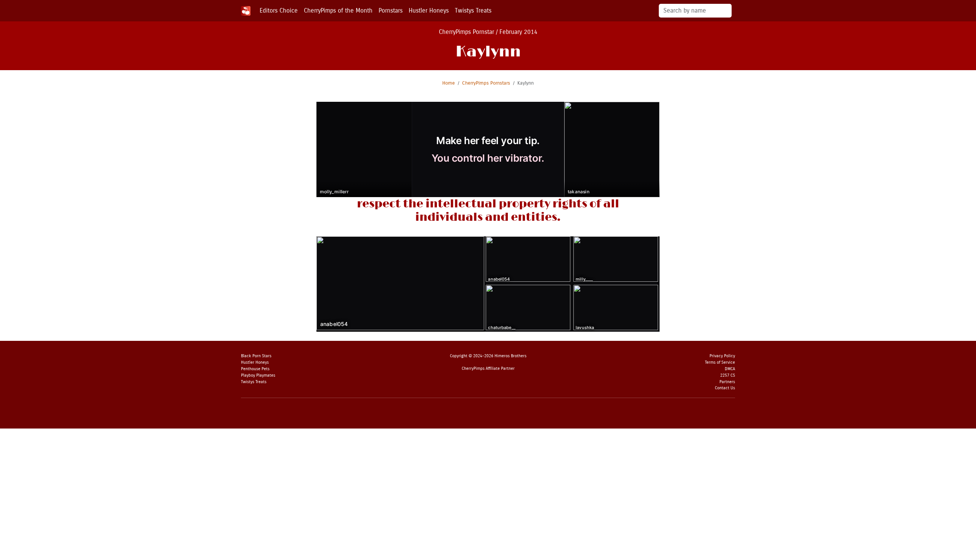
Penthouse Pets (255, 368)
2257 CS (727, 375)
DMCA (730, 368)
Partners (727, 381)
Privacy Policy (722, 355)
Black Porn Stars (256, 355)
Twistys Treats (473, 10)
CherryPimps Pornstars (486, 83)
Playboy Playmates (258, 375)
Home (448, 83)
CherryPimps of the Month (338, 10)
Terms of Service (720, 362)
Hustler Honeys (429, 10)
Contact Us (725, 387)
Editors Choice (279, 10)
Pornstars (391, 10)
